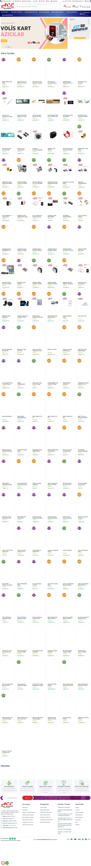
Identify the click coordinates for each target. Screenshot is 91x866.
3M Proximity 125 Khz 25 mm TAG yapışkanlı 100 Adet (68, 484)
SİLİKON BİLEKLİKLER (7, 15)
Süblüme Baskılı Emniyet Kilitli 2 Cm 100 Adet (67, 82)
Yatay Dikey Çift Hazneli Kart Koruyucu (37, 551)
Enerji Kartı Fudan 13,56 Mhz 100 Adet (83, 116)
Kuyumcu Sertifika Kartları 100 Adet (22, 116)
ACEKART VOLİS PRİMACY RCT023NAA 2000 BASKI (22, 283)
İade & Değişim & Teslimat (28, 817)
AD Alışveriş (47, 839)
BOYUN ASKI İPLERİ (44, 12)
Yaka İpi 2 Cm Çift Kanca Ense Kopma (37, 82)
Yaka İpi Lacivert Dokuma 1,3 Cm (21, 551)
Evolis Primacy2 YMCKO (67, 718)
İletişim (88, 1)
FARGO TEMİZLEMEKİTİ (21, 383)
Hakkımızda (24, 810)
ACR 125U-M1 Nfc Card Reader (82, 283)
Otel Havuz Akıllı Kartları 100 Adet (37, 116)
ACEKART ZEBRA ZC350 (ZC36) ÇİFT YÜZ (52, 283)
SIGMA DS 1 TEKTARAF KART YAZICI (82, 183)
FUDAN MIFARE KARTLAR (31, 12)
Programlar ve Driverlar (27, 822)
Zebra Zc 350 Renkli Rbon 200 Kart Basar (83, 584)
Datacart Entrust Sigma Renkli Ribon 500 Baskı (37, 517)
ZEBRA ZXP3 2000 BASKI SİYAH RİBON (7, 183)
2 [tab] (6, 47)
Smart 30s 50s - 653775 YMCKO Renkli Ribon (82, 651)
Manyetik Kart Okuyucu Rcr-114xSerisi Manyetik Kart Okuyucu (22, 149)
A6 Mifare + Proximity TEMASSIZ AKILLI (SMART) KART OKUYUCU (38, 149)
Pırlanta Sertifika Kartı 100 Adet (6, 149)
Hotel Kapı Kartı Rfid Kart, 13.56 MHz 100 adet (53, 116)
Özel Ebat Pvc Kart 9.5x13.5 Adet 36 (7, 651)
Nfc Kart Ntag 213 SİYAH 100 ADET (67, 651)
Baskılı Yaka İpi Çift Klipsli (7, 82)
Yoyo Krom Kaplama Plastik (53, 551)
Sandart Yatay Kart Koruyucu (83, 517)
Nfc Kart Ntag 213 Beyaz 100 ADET (21, 651)
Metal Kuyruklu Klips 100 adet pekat (38, 718)
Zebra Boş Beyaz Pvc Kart (37, 584)
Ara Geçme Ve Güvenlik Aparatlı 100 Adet (52, 82)
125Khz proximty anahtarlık (37, 484)
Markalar (43, 1)
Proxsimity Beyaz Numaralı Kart (82, 484)
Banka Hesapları (27, 1)
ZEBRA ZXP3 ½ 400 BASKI (83, 149)
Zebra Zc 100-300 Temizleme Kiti (7, 751)
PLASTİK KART (4, 12)
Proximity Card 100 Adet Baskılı (68, 116)
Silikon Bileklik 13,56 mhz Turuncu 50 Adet (22, 718)
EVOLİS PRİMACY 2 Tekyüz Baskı (7, 216)
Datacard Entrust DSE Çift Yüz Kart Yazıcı (21, 82)
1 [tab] (5, 47)
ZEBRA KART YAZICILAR (57, 12)
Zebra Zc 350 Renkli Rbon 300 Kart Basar (7, 685)
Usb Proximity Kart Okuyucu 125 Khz (52, 484)
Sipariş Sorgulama (7, 1)
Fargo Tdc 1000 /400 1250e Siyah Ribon (21, 685)
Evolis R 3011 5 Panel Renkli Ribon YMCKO (38, 685)
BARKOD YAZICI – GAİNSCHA (6, 316)
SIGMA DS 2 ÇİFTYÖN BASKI (68, 183)
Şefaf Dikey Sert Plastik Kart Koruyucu (21, 517)
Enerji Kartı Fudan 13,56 (27, 824)
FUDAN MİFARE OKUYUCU (66, 383)
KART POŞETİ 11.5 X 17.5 (52, 417)
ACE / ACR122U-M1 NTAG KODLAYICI (37, 216)
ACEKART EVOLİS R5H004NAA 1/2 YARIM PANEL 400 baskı (6, 249)
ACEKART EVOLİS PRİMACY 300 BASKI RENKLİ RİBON (68, 283)
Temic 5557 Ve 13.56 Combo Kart (7, 551)
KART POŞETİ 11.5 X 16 (37, 417)
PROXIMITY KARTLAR (16, 12)
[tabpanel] (34, 33)
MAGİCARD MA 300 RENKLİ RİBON (37, 450)
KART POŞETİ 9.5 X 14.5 (67, 417)
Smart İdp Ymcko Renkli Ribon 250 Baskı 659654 (6, 517)
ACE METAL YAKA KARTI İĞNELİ (52, 216)
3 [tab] (8, 47)
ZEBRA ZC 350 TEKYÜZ (51, 149)
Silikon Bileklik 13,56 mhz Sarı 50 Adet (7, 718)
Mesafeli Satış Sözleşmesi (28, 814)
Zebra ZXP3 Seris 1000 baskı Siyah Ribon (6, 618)
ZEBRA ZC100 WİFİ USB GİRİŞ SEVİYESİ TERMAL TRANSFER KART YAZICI (53, 183)
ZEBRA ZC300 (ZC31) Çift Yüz (83, 718)
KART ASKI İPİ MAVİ (7, 416)
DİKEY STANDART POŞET (67, 316)
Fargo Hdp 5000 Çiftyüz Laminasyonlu (52, 685)
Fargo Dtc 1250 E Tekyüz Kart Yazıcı (37, 350)
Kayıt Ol (77, 807)
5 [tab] (11, 47)
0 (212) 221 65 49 (67, 1)
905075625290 (12, 825)
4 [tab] (9, 47)
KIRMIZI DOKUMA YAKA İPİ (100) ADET (7, 450)
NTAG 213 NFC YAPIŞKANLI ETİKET (7, 484)
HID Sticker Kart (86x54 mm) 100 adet (52, 718)
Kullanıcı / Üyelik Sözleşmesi (28, 812)
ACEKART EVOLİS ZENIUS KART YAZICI (22, 216)
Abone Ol (27, 798)
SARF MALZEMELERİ (72, 12)
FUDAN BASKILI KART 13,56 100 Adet (53, 450)
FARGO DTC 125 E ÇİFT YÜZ (21, 350)
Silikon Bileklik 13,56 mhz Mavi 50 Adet (83, 685)
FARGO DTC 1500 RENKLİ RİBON (82, 350)
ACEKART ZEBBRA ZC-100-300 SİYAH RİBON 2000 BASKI (22, 183)
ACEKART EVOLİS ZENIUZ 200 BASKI (22, 249)
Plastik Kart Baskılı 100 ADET (52, 651)
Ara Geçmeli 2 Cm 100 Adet (82, 82)
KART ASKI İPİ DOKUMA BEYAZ (21, 417)
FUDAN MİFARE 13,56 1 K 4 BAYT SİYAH (53, 383)
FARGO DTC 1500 (52, 349)
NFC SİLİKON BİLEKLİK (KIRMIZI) (82, 450)
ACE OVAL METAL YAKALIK (82, 216)
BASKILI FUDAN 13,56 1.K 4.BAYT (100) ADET (22, 316)
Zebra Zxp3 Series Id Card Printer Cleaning (37, 618)
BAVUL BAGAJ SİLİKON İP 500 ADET (38, 316)
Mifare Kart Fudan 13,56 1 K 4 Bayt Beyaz (37, 383)
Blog (48, 1)
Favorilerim (35, 1)
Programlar (55, 1)
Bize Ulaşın (24, 807)
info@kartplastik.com (79, 1)
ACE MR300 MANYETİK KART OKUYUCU (67, 216)
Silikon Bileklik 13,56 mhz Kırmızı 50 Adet (68, 685)
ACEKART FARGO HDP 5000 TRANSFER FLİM (82, 249)
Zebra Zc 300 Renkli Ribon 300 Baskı (68, 584)
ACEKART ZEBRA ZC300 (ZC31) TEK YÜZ (37, 283)
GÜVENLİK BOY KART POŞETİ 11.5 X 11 (83, 383)
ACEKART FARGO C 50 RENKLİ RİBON (52, 249)
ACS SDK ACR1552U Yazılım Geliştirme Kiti (68, 149)
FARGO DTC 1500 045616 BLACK (67, 350)
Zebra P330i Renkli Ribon (22, 584)
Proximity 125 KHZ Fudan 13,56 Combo (22, 484)
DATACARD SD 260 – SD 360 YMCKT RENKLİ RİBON (53, 316)
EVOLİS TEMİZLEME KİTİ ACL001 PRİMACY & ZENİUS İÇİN (7, 350)
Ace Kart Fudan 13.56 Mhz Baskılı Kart (83, 618)
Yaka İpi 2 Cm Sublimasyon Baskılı (7, 116)
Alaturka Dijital (40, 839)
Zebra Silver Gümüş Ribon (53, 584)
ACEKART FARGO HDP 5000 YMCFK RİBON (6, 283)
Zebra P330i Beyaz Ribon (83, 551)
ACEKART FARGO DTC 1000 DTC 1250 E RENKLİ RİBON (68, 249)
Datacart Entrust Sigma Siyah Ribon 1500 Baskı (52, 517)
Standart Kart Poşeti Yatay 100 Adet (67, 517)
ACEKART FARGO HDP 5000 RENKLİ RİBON (37, 249)
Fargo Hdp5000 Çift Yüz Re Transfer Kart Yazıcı (7, 383)
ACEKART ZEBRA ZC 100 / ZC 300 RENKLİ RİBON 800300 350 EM (38, 183)
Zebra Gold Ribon (67, 550)
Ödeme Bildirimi (17, 1)
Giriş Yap (77, 810)
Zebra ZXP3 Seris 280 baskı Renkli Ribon (21, 618)
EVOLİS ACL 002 (82, 316)
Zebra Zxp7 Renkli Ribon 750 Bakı (52, 618)
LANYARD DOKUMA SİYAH (22, 450)
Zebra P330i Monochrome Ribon (7, 584)
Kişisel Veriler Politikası (27, 819)
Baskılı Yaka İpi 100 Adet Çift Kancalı (68, 618)
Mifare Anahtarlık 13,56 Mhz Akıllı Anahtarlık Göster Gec (67, 450)
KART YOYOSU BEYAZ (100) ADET (82, 417)
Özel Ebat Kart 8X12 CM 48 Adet (38, 651)
